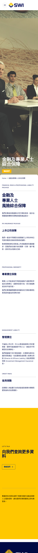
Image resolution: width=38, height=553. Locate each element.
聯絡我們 (7, 171)
